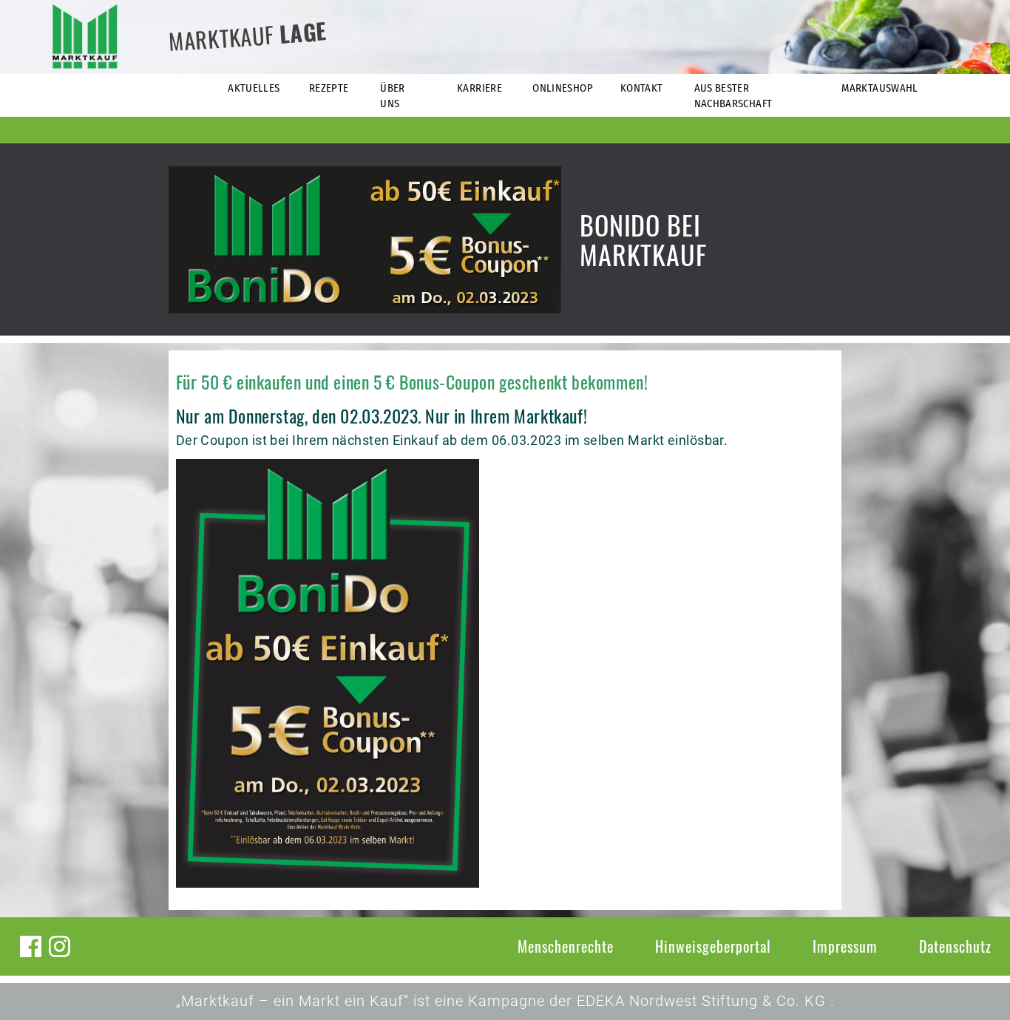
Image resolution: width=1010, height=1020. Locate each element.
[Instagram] (59, 946)
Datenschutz (955, 946)
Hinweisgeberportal (713, 946)
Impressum (845, 946)
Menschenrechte (566, 946)
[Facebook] (30, 946)
